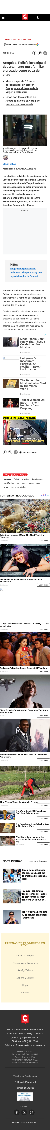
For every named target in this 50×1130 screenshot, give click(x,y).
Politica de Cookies (25, 1088)
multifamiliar (9, 483)
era (18, 483)
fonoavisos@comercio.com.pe (30, 1045)
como (31, 483)
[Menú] (3, 17)
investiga (25, 479)
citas (6, 487)
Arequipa (8, 53)
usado (24, 483)
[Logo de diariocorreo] (25, 17)
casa (38, 483)
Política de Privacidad (25, 1082)
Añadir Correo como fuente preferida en (21, 44)
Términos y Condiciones (25, 1076)
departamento (37, 479)
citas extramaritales (18, 487)
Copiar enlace (30, 452)
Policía (16, 479)
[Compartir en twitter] (40, 53)
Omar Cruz (9, 164)
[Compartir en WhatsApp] (45, 53)
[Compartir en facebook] (34, 53)
